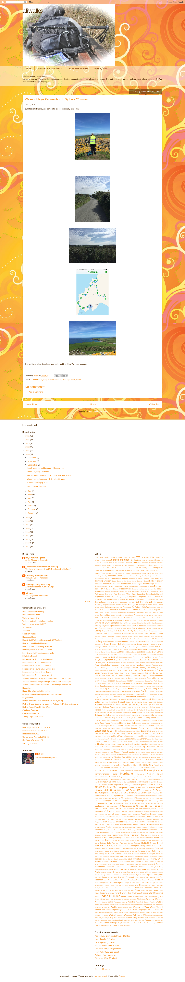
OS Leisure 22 (141, 806)
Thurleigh (107, 885)
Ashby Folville (108, 570)
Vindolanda (125, 899)
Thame (142, 877)
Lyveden (144, 744)
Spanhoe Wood (129, 861)
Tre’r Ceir (149, 890)
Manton (138, 747)
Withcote (97, 920)
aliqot (40, 754)
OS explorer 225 (124, 787)
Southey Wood (156, 859)
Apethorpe (158, 565)
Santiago (105, 848)
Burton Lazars (99, 607)
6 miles (142, 560)
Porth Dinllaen (143, 827)
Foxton (143, 670)
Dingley (160, 644)
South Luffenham (135, 859)
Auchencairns (141, 573)
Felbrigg (148, 662)
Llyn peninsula (147, 736)
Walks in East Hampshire (105, 955)
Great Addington (124, 686)
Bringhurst (142, 597)
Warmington (99, 904)
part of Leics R (114, 814)
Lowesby (105, 741)
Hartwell (121, 702)
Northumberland (101, 777)
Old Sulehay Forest (156, 779)
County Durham (137, 633)
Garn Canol (106, 675)
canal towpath (154, 610)
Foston (113, 670)
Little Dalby (110, 733)
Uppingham (158, 896)
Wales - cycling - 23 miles (38, 472)
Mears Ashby (116, 755)
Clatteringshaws (142, 623)
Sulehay (129, 872)
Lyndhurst (129, 744)
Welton (130, 910)
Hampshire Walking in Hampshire (36, 691)
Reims (121, 835)
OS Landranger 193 (103, 803)
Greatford (106, 691)
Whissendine (134, 912)
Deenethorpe (139, 641)
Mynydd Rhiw (105, 762)
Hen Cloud (116, 704)
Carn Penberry (130, 612)
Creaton (118, 636)
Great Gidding (140, 689)
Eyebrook (104, 662)
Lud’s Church (133, 741)
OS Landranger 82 (127, 806)
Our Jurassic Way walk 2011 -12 (35, 737)
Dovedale (111, 647)
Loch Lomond (99, 739)
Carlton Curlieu (110, 612)
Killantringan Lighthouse (119, 720)
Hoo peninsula (128, 710)
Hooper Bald (150, 710)
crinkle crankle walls (135, 636)
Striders (116, 872)
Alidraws (29, 593)
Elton (161, 657)
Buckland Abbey (113, 602)
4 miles (102, 560)
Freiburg (116, 673)
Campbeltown (143, 610)
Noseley (112, 777)
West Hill (159, 910)
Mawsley (160, 752)
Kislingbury (159, 723)
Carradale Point (157, 612)
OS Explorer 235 (133, 790)
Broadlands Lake (100, 599)
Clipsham (113, 626)
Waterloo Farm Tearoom (139, 904)
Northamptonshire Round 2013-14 (36, 727)
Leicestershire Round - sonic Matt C (37, 675)
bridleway (118, 597)
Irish (117, 715)
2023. (147, 557)
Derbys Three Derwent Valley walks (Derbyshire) (42, 701)
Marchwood (108, 749)
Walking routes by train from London (37, 621)
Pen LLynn (106, 819)
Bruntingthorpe (100, 602)
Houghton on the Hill (107, 712)
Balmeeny (159, 576)
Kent (140, 718)
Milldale (129, 757)
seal (111, 851)
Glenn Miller (151, 678)
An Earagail (117, 565)
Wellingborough (115, 910)
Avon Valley (159, 573)
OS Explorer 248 (117, 793)
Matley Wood (145, 752)
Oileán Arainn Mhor (128, 779)
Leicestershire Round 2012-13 (34, 731)
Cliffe (96, 626)
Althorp (109, 565)
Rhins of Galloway (131, 835)
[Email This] (55, 375)
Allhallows (98, 565)
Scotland (159, 848)
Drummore (98, 649)
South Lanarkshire (120, 859)
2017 (27, 525)
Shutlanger (118, 853)
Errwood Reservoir (134, 660)
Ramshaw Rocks (146, 832)
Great (117, 686)
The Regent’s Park (152, 877)
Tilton (141, 885)
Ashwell (117, 573)
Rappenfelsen (158, 832)
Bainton (132, 576)
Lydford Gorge (110, 744)
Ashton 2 (98, 573)
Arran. (150, 568)
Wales (78, 380)
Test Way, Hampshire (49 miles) (108, 949)
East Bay (149, 652)
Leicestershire (102, 731)
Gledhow (137, 678)
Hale (111, 697)
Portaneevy (134, 827)
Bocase (160, 589)
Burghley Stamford (109, 604)
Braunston (141, 594)
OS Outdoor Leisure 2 (113, 808)
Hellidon (160, 702)
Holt (122, 710)
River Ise (150, 837)
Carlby (101, 612)
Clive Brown (127, 626)
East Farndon (99, 655)
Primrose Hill (118, 830)
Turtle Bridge (109, 893)
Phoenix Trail (133, 822)
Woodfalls (111, 920)
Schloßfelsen (150, 848)
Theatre (104, 880)
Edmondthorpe (127, 657)
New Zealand (105, 768)
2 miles (125, 557)
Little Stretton (157, 733)
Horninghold (159, 710)
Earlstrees (141, 652)
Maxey (108, 755)
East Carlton (157, 652)
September (32, 465)
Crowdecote (159, 636)
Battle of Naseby (156, 581)
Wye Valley (123, 923)
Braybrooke (99, 597)
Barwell (146, 581)
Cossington (98, 633)
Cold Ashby (127, 628)
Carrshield (104, 615)
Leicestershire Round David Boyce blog (38, 669)
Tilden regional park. (131, 885)
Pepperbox (98, 822)
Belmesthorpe (148, 584)
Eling (149, 657)
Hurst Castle (150, 712)
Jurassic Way (109, 718)
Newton (114, 768)
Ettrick (154, 660)
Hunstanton (127, 712)
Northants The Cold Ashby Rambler (37, 646)
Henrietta (124, 704)
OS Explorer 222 (142, 785)
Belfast (134, 584)
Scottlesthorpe (99, 851)
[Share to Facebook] (63, 375)
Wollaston (104, 920)
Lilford (138, 731)
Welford (160, 907)
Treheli (155, 890)
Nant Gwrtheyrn (123, 762)
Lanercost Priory (101, 728)
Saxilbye (117, 848)
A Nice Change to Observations (37, 560)
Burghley (98, 604)
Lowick (113, 741)
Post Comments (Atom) (98, 412)
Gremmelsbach (134, 691)
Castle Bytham (144, 615)
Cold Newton (137, 628)
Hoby (147, 707)
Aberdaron (35, 380)
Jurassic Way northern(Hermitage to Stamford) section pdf (46, 681)
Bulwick (152, 602)
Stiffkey (97, 869)
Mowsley (131, 760)
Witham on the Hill (156, 918)
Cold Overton (146, 628)
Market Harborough (155, 749)
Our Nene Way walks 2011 (33, 740)
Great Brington (146, 686)
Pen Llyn (66, 380)
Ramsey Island (136, 832)
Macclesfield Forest (156, 744)
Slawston (106, 856)
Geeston (152, 675)
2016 (27, 528)
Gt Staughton (138, 694)
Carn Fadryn (120, 612)
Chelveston (117, 620)
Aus (153, 573)
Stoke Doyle (136, 869)
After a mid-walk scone (117, 562)
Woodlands (104, 923)
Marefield (116, 749)
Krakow (112, 726)
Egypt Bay (143, 657)
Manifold (123, 747)
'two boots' (99, 557)
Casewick (124, 615)
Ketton (153, 718)
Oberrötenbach (100, 779)
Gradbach (111, 683)
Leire (123, 731)
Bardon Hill (103, 578)
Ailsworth (129, 562)
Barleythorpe (133, 578)
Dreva (161, 647)
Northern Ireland (155, 774)
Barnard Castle (149, 578)
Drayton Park (153, 647)
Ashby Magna (119, 570)
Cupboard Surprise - (103, 969)
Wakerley (150, 899)
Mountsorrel (124, 760)
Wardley (152, 902)
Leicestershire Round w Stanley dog (37, 659)
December (32, 457)
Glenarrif (143, 678)
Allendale (145, 562)
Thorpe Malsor (129, 882)
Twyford (118, 893)
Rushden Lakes (126, 843)
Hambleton (131, 697)
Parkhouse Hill (149, 811)
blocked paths (144, 589)
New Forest (154, 765)
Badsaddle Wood (115, 576)
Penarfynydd (139, 819)
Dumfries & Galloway (137, 649)
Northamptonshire (153, 770)
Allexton (160, 562)
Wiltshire (128, 918)
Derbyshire (122, 644)
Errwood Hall (123, 660)
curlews (142, 639)
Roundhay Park (157, 840)
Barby (97, 578)
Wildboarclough (157, 915)
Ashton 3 (105, 573)
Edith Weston (116, 657)
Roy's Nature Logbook (35, 558)
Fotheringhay (122, 670)
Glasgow (124, 678)
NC (112, 765)
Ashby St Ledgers (132, 570)
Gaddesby (159, 673)
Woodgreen (149, 920)
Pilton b (109, 824)
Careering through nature (36, 575)
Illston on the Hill (102, 715)
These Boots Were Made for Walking (41, 567)
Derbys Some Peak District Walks (36, 707)
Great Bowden (136, 686)
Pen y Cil (114, 819)
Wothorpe (113, 923)
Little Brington (99, 733)
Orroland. (120, 782)
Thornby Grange (141, 880)
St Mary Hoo (136, 864)
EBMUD (160, 655)
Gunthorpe (153, 694)
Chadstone (134, 618)
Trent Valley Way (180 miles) (107, 952)
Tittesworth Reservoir (143, 888)
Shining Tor (103, 853)
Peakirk (153, 814)
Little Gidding (120, 733)
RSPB (97, 843)
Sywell (160, 875)
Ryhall (113, 846)
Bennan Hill (112, 586)
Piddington (159, 822)
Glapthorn (117, 678)
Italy (156, 715)
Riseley (128, 837)
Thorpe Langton (116, 882)
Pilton (104, 824)
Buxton (149, 607)
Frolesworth (150, 673)
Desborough (131, 644)
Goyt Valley (102, 683)
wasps (112, 904)
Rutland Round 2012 (30, 734)
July (30, 491)
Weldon (153, 907)
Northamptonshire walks (50, 68)
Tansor (104, 877)
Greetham (124, 691)
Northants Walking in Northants (35, 643)
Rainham (127, 832)
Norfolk (105, 770)
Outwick (97, 811)
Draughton (136, 647)
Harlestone (122, 699)
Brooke (131, 599)
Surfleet (136, 872)
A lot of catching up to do (37, 483)
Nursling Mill (141, 777)
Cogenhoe (103, 628)
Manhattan (115, 747)
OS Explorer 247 (105, 793)
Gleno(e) (160, 678)
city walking (133, 623)
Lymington (120, 744)
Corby (130, 631)
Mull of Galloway (140, 760)
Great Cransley (101, 689)
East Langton (119, 655)
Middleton (98, 757)
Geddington (143, 675)
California (121, 610)
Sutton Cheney (100, 875)
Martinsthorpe (134, 752)
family (132, 662)
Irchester (112, 715)
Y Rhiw (140, 923)
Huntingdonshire (138, 712)
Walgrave (117, 902)
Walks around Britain (31, 615)
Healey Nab (152, 702)
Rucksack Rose (29, 637)
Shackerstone (125, 851)
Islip (152, 715)
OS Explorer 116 (146, 782)
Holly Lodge (116, 710)
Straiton (103, 872)
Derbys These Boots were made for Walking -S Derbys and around (50, 704)
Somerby (98, 859)
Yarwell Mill (99, 925)
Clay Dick (151, 623)
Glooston (111, 681)
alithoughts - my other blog (37, 584)
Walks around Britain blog (33, 611)
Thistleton (124, 880)
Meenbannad (126, 755)
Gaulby (129, 675)
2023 (27, 443)
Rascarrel (98, 835)
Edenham (107, 657)
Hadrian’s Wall (104, 697)
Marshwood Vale (107, 752)
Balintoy (144, 576)
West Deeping (139, 910)
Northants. (140, 774)
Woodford (119, 920)
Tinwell (153, 885)
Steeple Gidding (157, 867)
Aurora (149, 573)
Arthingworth (158, 568)
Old (147, 779)
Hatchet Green (131, 702)
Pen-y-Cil (131, 819)
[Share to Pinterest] (66, 375)
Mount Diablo (115, 760)
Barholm (125, 578)
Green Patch (114, 691)
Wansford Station (142, 902)
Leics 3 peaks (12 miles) (105, 939)
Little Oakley (146, 733)
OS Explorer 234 (117, 790)
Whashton (124, 912)
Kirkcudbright (146, 723)
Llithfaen (130, 736)
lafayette (119, 726)
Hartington (113, 702)
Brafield (101, 594)
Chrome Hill (99, 623)
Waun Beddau (158, 904)
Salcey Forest (145, 846)
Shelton (148, 851)
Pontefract (117, 827)
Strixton (123, 872)
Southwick (99, 861)
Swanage (109, 875)
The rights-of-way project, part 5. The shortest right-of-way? (48, 569)
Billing (152, 586)
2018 (27, 521)
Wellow (125, 910)
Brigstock (132, 597)
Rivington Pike (99, 840)
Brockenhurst (112, 599)
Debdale (124, 641)
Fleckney (155, 665)
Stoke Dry (145, 869)
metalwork (159, 755)
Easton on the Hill (150, 655)
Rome (137, 840)
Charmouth (98, 620)
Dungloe (160, 649)
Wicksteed (120, 915)
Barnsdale (159, 578)
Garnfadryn (122, 675)
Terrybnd (26, 631)
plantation (155, 824)
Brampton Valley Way (127, 594)
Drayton (144, 647)
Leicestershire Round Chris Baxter (36, 672)
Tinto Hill (147, 885)
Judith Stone (99, 718)
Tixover (156, 888)
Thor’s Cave (132, 880)
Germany (159, 675)
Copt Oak (113, 631)
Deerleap (100, 644)
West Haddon (150, 910)
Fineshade (140, 665)
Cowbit (146, 633)
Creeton (124, 636)
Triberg (97, 893)
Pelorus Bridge (115, 817)
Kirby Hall (130, 723)
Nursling (132, 777)
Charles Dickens (157, 618)
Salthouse (155, 846)
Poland (102, 827)
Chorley (160, 620)
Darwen (111, 641)
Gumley (146, 694)
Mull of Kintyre (151, 760)
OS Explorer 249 (130, 793)
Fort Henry (151, 668)
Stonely (153, 869)
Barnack (140, 578)
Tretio (161, 890)
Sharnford (133, 851)
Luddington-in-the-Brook (148, 741)
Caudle (127, 618)
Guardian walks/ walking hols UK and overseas (42, 694)
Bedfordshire (126, 584)
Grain (155, 683)
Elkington (155, 657)
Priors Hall (140, 830)
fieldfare (132, 665)
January (31, 513)
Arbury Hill (110, 568)
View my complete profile (46, 758)
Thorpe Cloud (104, 882)
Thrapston (154, 882)
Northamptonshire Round (106, 774)
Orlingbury (104, 782)
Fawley (137, 662)
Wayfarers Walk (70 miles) (106, 958)
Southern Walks (29, 634)
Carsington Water (114, 615)
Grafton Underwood (144, 683)
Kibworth (103, 720)
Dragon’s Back (128, 647)
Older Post (154, 404)
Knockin (97, 726)
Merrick (153, 755)
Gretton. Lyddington (156, 691)
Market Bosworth (127, 749)
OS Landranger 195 (136, 803)
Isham (134, 715)
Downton (119, 647)
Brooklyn (138, 599)
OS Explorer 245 (146, 790)
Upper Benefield (138, 896)
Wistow (147, 918)
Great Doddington (114, 689)
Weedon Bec (105, 907)
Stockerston (104, 869)
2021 (27, 451)
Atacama (134, 573)
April (30, 502)
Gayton (135, 675)
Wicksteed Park (130, 915)
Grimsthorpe (99, 694)
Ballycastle (151, 576)
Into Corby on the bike (36, 486)
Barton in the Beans (124, 581)
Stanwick (125, 867)
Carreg (97, 615)
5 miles (108, 560)
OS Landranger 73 (152, 803)
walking (124, 902)
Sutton (148, 872)
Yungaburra (126, 925)
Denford (107, 644)
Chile (134, 620)
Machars (98, 747)
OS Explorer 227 (138, 787)
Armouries (118, 568)
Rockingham (110, 840)
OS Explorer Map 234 (153, 795)
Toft (161, 888)
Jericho (160, 715)
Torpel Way (123, 890)
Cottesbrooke (117, 633)
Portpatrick (99, 830)
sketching (159, 853)
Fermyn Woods (101, 665)
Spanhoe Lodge (116, 861)
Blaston (115, 589)
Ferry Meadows (113, 665)
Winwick (141, 918)
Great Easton (128, 689)
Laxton (148, 728)
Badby (104, 576)
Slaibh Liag (98, 856)
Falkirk (118, 662)
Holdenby (159, 707)
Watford (149, 904)
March (31, 505)
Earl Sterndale (122, 652)
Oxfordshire (136, 811)
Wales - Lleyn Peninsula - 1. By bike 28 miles (46, 479)
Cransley (97, 636)
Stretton (109, 872)
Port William (126, 827)
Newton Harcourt (136, 768)
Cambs (135, 610)
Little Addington (157, 731)
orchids (97, 782)
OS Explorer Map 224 (119, 795)
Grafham (119, 683)
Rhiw (73, 380)
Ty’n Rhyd (132, 893)
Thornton (151, 880)
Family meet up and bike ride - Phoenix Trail (45, 468)
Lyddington (99, 744)
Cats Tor (120, 618)
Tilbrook (121, 885)
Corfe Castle (138, 631)
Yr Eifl (120, 925)
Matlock (153, 752)
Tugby (102, 893)
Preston (111, 830)
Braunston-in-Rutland (154, 594)
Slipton (112, 856)
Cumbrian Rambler (30, 710)
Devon (139, 644)
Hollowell (109, 710)
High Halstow (141, 704)
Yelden (107, 925)
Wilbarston (147, 915)
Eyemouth (112, 662)
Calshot (128, 610)
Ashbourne (98, 570)
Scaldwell (125, 848)
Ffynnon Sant (124, 665)
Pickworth (150, 822)
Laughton (126, 728)
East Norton (128, 655)
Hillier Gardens (127, 707)
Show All (87, 601)
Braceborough (149, 591)
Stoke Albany (114, 869)
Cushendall (149, 639)
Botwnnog (114, 591)
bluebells (153, 589)
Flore (161, 665)
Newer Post (31, 404)
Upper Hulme (148, 896)
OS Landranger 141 (106, 801)
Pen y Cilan (123, 819)
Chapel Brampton (145, 618)
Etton (149, 660)
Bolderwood (99, 591)
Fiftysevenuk (27, 698)
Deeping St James (151, 641)
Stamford (110, 867)
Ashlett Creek (144, 570)
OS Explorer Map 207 (102, 795)
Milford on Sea (119, 757)
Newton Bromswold (123, 768)
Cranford (152, 633)
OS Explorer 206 (104, 785)
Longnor (143, 739)
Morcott (154, 757)
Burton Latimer (158, 604)
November (32, 461)
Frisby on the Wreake (128, 673)
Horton (97, 712)
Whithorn (160, 912)
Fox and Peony (134, 670)
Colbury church (118, 628)
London (137, 739)
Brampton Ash (111, 594)
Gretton (144, 691)
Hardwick (105, 699)
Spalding (106, 861)
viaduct (118, 899)
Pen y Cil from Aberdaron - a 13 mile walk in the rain (49, 475)
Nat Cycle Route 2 (145, 762)
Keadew (123, 718)
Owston (118, 811)
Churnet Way (123, 623)
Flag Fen (148, 665)
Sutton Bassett (157, 872)
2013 (27, 539)
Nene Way (122, 765)
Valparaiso (106, 899)
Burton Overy (110, 607)
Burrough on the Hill (145, 604)
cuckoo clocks (120, 639)
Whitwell (112, 915)
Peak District (146, 814)
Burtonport (119, 607)
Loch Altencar (158, 736)
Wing (135, 918)
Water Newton (119, 904)
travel (143, 890)
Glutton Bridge (121, 681)
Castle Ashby (133, 615)
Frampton (104, 673)
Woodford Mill (139, 920)
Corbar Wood (122, 631)
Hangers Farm (151, 697)
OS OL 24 (150, 806)
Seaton (116, 851)
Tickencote (114, 885)
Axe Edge (98, 576)
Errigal (116, 660)
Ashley (152, 570)
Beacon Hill (107, 584)
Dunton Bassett (111, 652)
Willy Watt (113, 918)
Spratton (151, 861)
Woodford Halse (129, 920)
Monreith (147, 757)
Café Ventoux (103, 610)
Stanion (118, 867)
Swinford (125, 875)
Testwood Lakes (132, 877)
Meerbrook (135, 755)
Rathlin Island (106, 835)
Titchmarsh (110, 888)
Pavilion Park (126, 814)
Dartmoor (106, 641)
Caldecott (112, 610)
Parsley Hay (103, 814)
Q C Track (110, 832)
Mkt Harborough (138, 757)
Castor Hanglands (109, 618)
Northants (127, 773)
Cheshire (127, 620)
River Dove (143, 837)
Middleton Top (108, 757)
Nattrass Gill (106, 765)
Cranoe (160, 633)
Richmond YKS (157, 835)
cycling (44, 380)
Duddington (106, 649)
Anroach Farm (127, 565)
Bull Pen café (142, 602)
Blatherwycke (125, 589)
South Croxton (108, 859)
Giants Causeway (101, 678)
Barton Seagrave (137, 581)
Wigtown (139, 915)
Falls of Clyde (125, 662)
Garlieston (98, 675)
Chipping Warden (143, 620)
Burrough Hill (133, 604)
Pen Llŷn (98, 819)
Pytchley (103, 832)
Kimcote (154, 720)
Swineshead (117, 875)
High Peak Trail (153, 704)
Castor (99, 618)
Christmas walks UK (30, 713)
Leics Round (115, 731)
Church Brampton (112, 623)
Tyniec (138, 893)
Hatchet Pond (142, 702)
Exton (97, 662)
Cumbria (136, 639)
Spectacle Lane (141, 861)
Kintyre (123, 723)
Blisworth (135, 589)
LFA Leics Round (29, 656)
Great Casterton (157, 686)
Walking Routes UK (30, 618)
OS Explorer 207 (117, 785)
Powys (106, 830)
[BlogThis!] (58, 375)
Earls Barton (132, 652)
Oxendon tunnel (126, 811)
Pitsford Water (146, 824)
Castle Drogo (153, 615)
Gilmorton (110, 678)
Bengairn (104, 586)
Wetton (110, 912)
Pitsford (136, 824)
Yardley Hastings (150, 923)
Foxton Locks (151, 670)
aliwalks (33, 11)
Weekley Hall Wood (141, 907)
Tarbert (110, 877)
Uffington (144, 893)
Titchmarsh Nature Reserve (124, 888)
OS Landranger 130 (144, 798)
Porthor (160, 827)
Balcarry (138, 576)
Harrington (136, 699)
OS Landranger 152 (140, 801)
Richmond (148, 835)
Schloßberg (141, 848)
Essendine (143, 660)
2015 (27, 532)
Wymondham (132, 923)
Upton (97, 899)
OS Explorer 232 (152, 787)
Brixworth (159, 597)
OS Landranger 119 (113, 798)
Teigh (115, 877)
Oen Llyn (109, 779)
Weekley (114, 907)
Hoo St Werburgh (139, 710)
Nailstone (114, 762)
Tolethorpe (98, 890)
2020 (27, 454)
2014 (27, 536)
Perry (105, 822)
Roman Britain (129, 840)
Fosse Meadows (105, 670)
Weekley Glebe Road (125, 907)
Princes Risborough (129, 830)
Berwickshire (138, 586)
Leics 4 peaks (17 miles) (105, 942)
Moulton (107, 760)
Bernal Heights (129, 586)
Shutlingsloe (127, 853)
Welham (98, 910)
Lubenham (122, 741)
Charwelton (107, 620)
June (30, 495)
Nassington (134, 762)
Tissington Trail (100, 888)
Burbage (160, 602)
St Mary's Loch (147, 864)
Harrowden (104, 702)
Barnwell (98, 581)
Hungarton (119, 712)
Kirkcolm (138, 723)
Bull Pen (132, 602)
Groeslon (119, 694)
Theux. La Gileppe (114, 880)
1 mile (106, 557)
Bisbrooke (158, 586)
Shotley (111, 853)
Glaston (130, 678)
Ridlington (113, 837)
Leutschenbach (130, 731)
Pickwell (142, 822)
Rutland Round (156, 843)
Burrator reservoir (121, 604)
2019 (27, 517)
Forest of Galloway (138, 668)
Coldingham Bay (157, 628)
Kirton (153, 723)
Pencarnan (148, 819)
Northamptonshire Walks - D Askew (37, 650)
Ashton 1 (159, 570)
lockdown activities (118, 739)
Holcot (152, 707)
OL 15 (138, 779)
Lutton (160, 741)
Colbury (110, 628)
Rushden (115, 843)
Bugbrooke (123, 602)
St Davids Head (105, 864)
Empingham (108, 660)
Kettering (146, 718)
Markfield (98, 752)
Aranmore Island (100, 568)
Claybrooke (159, 623)
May (30, 498)
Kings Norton (105, 723)
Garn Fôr (114, 675)
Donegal (98, 647)
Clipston (120, 626)
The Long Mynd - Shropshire (36, 596)
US (101, 899)
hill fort (118, 707)
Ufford (151, 893)
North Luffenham (127, 770)
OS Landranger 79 (113, 806)
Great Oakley (151, 689)
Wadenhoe (141, 899)
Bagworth (126, 576)
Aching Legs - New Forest (33, 717)
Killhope (131, 720)
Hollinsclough (100, 710)
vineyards (133, 899)
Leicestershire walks (78, 68)
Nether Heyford (133, 765)
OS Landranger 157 (156, 801)
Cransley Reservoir (107, 636)
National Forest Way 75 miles (107, 945)
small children (121, 856)
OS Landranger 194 (120, 803)
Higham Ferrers (108, 707)
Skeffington (151, 853)
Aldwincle (137, 562)
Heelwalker (27, 688)
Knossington (105, 726)
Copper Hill (105, 631)
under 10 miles (110, 896)
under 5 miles (126, 896)
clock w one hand (139, 626)
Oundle (160, 808)
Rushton (137, 843)
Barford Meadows (114, 578)
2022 (27, 447)
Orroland (112, 782)
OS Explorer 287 (144, 793)
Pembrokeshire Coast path (144, 817)
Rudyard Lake (105, 843)
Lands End (159, 726)
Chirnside (153, 620)
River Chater (135, 837)
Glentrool (98, 681)
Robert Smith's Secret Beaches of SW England (42, 640)
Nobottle (98, 770)
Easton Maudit (138, 655)
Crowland (98, 639)
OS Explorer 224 (107, 787)
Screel (107, 851)
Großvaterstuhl (128, 694)
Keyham (160, 718)
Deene (131, 641)
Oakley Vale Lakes (155, 777)
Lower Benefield (152, 739)
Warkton (159, 902)
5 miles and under (120, 560)
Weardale (98, 907)
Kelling (129, 718)
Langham (111, 728)
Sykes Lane (152, 875)
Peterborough (121, 822)
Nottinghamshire (122, 777)
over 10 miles (107, 811)
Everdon (160, 660)
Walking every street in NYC (34, 624)
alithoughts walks (29, 743)
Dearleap (118, 641)
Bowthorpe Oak (137, 591)
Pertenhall (111, 822)
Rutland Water (102, 845)
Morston (100, 760)
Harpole (129, 699)
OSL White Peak (141, 808)
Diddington (146, 644)
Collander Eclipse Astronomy (36, 578)
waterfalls (127, 904)
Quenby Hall (119, 832)
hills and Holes (139, 707)
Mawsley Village (100, 755)
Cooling (98, 631)
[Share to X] (61, 375)
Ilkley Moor (159, 712)
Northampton (138, 770)
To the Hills (27, 627)
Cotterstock (107, 633)
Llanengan (98, 736)
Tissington (159, 885)
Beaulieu (116, 584)
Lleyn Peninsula (54, 380)
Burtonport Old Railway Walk (134, 607)
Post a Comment (35, 392)
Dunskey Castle (100, 652)
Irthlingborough (125, 715)
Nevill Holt (144, 765)
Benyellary (119, 586)
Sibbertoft (135, 853)
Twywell (124, 893)
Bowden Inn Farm (125, 591)
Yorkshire (113, 925)
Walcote (104, 902)
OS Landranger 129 (129, 798)
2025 (27, 436)
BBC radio (98, 584)
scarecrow (133, 848)
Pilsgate (98, 824)
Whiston (153, 912)
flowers (112, 668)
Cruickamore (105, 639)
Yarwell (160, 923)
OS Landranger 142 (132, 782)
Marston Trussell (121, 752)
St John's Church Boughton (122, 864)
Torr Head (131, 890)
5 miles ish (135, 560)
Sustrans (143, 872)
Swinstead (132, 875)
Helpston (98, 704)
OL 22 (143, 779)
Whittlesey (105, 915)
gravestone (109, 686)
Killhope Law (139, 720)
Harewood (113, 699)
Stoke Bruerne (126, 869)
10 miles (119, 557)
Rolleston (120, 840)
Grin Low (113, 694)
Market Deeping (140, 749)
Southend (146, 859)
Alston (104, 565)
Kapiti (118, 718)
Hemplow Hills (107, 704)
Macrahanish (106, 747)
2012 (27, 543)
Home (28, 68)
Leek (161, 728)
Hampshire (141, 697)
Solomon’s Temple (156, 856)
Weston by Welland (101, 912)
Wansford (131, 902)
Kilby (108, 720)
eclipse (97, 657)
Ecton (102, 657)
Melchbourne (145, 755)
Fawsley (142, 662)
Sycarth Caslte (141, 875)
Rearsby (115, 835)
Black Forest (100, 589)
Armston (125, 568)
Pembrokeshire (127, 817)
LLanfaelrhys (107, 736)
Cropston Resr (149, 636)
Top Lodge (106, 890)
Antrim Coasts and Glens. (142, 565)
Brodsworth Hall (123, 599)
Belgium (139, 584)
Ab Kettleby (150, 560)
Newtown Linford (149, 768)
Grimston (106, 694)
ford (116, 668)
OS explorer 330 (157, 793)
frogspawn (140, 673)
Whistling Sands (144, 912)
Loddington (129, 739)
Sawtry (111, 848)
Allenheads (152, 562)
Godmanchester (138, 681)
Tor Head (115, 890)
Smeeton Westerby (135, 856)
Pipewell (115, 824)
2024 (27, 440)
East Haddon (108, 655)
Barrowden (106, 581)
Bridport (125, 597)
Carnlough (139, 612)
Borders (107, 591)
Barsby (114, 581)
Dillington (154, 644)
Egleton (136, 657)
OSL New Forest (128, 808)
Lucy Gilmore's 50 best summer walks (38, 653)
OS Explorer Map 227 (136, 795)
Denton (114, 644)
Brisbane (151, 597)
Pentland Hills (158, 819)
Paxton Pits (136, 814)
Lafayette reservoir (130, 726)
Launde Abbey (137, 728)
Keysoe (97, 720)
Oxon (142, 811)
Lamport (141, 726)
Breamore (109, 597)
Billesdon (146, 586)
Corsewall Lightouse (151, 631)
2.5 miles (132, 557)
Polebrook (110, 827)
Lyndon (137, 744)
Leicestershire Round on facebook (36, 662)
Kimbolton (147, 720)
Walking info (100, 68)
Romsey (142, 840)
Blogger (122, 976)
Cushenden (158, 639)
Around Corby (141, 568)
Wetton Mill (117, 912)
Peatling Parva (105, 817)
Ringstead (121, 837)
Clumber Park (151, 626)
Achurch (105, 562)
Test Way (121, 877)
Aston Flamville (125, 573)
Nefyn (116, 765)
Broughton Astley (157, 599)
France (110, 673)
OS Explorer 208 (130, 785)
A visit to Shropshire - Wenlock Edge (39, 587)
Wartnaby (106, 904)
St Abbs (157, 861)
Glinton (105, 681)
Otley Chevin (151, 808)
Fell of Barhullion (157, 662)
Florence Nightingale (102, 668)
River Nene (158, 837)
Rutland (145, 843)
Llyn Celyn (137, 736)
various (113, 899)
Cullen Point (129, 639)
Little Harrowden (133, 733)
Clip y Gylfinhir (104, 626)
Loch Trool (108, 739)
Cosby (160, 631)
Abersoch (98, 562)
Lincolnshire (146, 731)
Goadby (129, 681)
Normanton (114, 770)
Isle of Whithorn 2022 (143, 715)
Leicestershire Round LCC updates (36, 666)
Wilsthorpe (121, 918)
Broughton (146, 599)
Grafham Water (129, 683)
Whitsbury (98, 915)
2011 (27, 547)
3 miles (157, 557)
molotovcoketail (100, 976)
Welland (105, 910)
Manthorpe (130, 747)
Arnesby (131, 568)
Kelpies (134, 718)
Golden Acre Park (151, 681)
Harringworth (146, 699)
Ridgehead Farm (101, 837)
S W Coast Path (122, 846)
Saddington (134, 846)
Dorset (104, 647)
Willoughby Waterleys (102, 918)
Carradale (147, 612)
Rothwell (148, 840)
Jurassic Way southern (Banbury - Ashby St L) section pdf (46, 678)
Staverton (147, 867)
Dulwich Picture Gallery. (120, 649)
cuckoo (112, 639)
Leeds (155, 728)
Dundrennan (151, 649)
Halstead (124, 697)
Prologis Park (150, 830)
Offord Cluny (116, 779)
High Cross (131, 704)
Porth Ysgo (152, 827)
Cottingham (126, 633)
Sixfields (143, 853)
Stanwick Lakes (136, 867)
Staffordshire (100, 867)
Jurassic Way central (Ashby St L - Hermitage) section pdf (46, 685)
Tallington (98, 877)
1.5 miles (112, 557)
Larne (118, 728)
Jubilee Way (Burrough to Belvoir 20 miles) (112, 936)
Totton (137, 890)
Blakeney (109, 589)
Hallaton (116, 697)
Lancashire (149, 726)
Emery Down (99, 660)
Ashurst (111, 573)
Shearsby (141, 851)
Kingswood (115, 723)
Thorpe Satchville (142, 882)
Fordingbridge (124, 668)
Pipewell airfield (126, 824)
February (32, 509)
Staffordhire (158, 864)
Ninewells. (159, 768)
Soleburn (146, 856)
